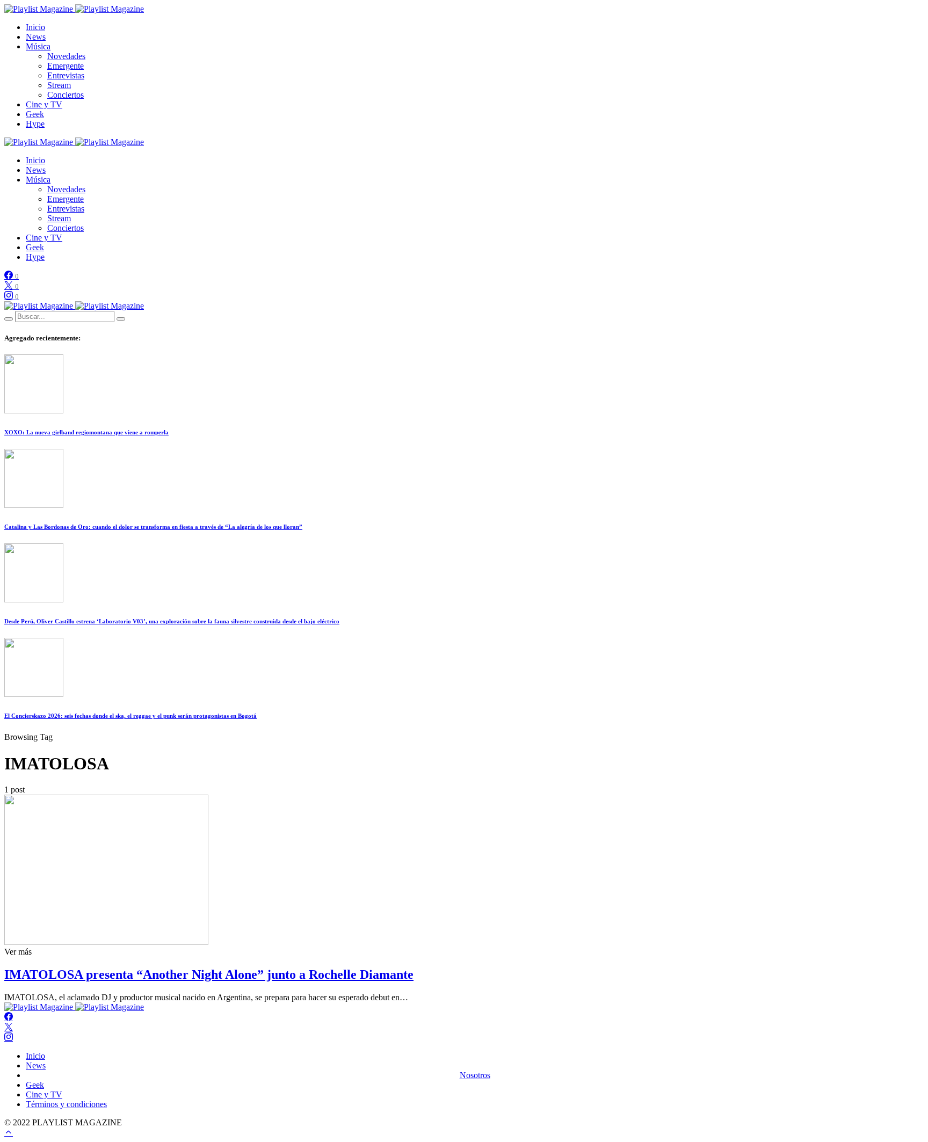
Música (38, 46)
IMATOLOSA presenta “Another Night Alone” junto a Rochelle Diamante (209, 974)
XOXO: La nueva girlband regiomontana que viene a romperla (86, 432)
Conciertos (65, 94)
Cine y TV (44, 104)
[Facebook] (8, 1017)
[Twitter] (8, 1027)
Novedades (66, 56)
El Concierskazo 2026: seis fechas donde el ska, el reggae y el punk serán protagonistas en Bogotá (130, 715)
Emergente (65, 65)
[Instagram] (8, 1037)
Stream (59, 85)
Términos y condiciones (66, 1104)
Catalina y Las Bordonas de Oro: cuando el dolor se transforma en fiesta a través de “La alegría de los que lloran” (153, 526)
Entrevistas (65, 75)
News (36, 36)
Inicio (35, 27)
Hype (35, 123)
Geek (35, 114)
